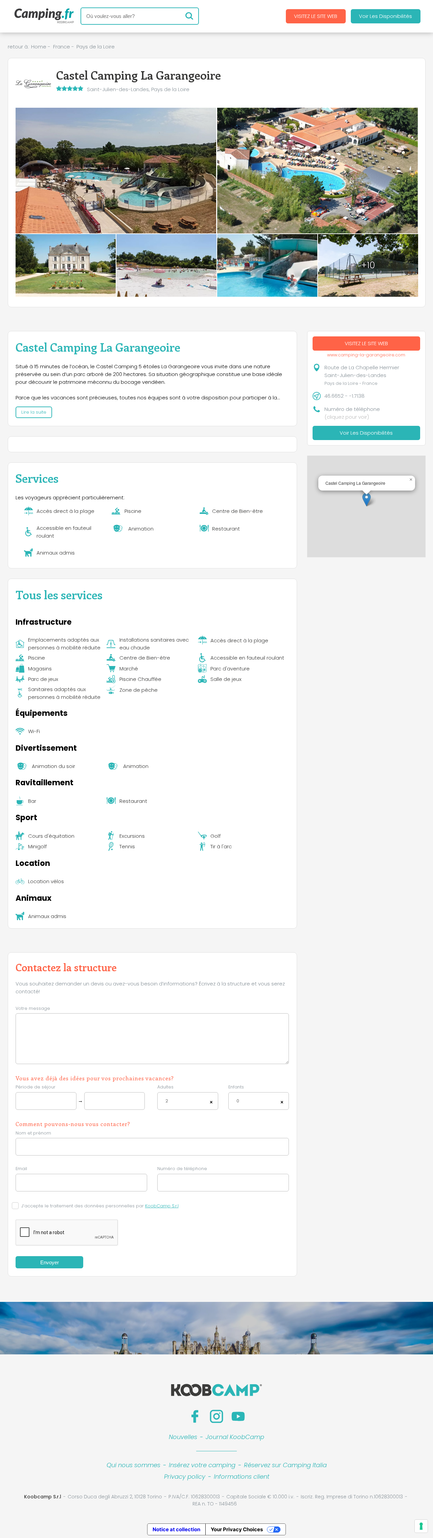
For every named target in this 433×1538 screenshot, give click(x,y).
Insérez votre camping (202, 1465)
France (61, 46)
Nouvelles (183, 1437)
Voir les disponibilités (385, 16)
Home (38, 46)
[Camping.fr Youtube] (238, 1416)
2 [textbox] (166, 1101)
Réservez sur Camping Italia (285, 1465)
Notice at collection (176, 1529)
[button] (366, 499)
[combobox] (187, 1101)
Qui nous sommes (133, 1465)
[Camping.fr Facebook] (195, 1416)
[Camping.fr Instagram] (216, 1416)
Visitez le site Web (315, 16)
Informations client (241, 1476)
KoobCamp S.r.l (162, 1206)
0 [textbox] (237, 1101)
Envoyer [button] (49, 1262)
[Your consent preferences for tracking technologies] (421, 1526)
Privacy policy (184, 1476)
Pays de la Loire (95, 46)
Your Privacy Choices (237, 1529)
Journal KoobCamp (235, 1437)
